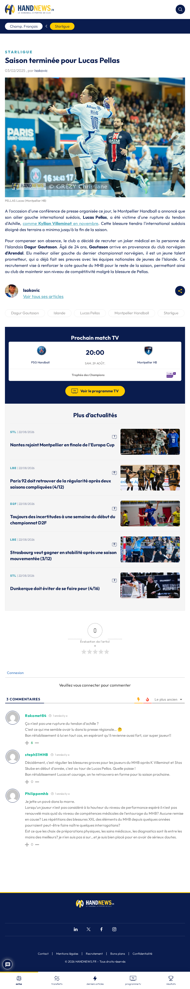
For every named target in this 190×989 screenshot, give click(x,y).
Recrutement (94, 953)
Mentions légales (67, 953)
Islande (59, 313)
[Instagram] (114, 930)
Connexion (15, 673)
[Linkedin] (76, 930)
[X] (89, 930)
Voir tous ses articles (43, 296)
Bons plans (117, 953)
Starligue (62, 26)
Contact (43, 953)
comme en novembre (60, 223)
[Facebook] (101, 930)
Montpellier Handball (132, 313)
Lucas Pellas (90, 313)
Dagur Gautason (25, 313)
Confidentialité (142, 953)
